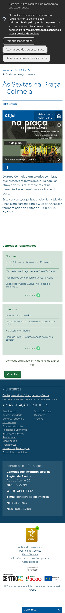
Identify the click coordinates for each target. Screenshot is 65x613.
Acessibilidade (30, 561)
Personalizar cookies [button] (19, 41)
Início (5, 70)
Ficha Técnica (30, 554)
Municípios (20, 70)
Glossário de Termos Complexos (30, 558)
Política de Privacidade (30, 547)
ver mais (30, 295)
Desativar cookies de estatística (27, 58)
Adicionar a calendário (45, 116)
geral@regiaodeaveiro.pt (32, 496)
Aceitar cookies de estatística (25, 49)
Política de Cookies (30, 550)
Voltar (15, 374)
